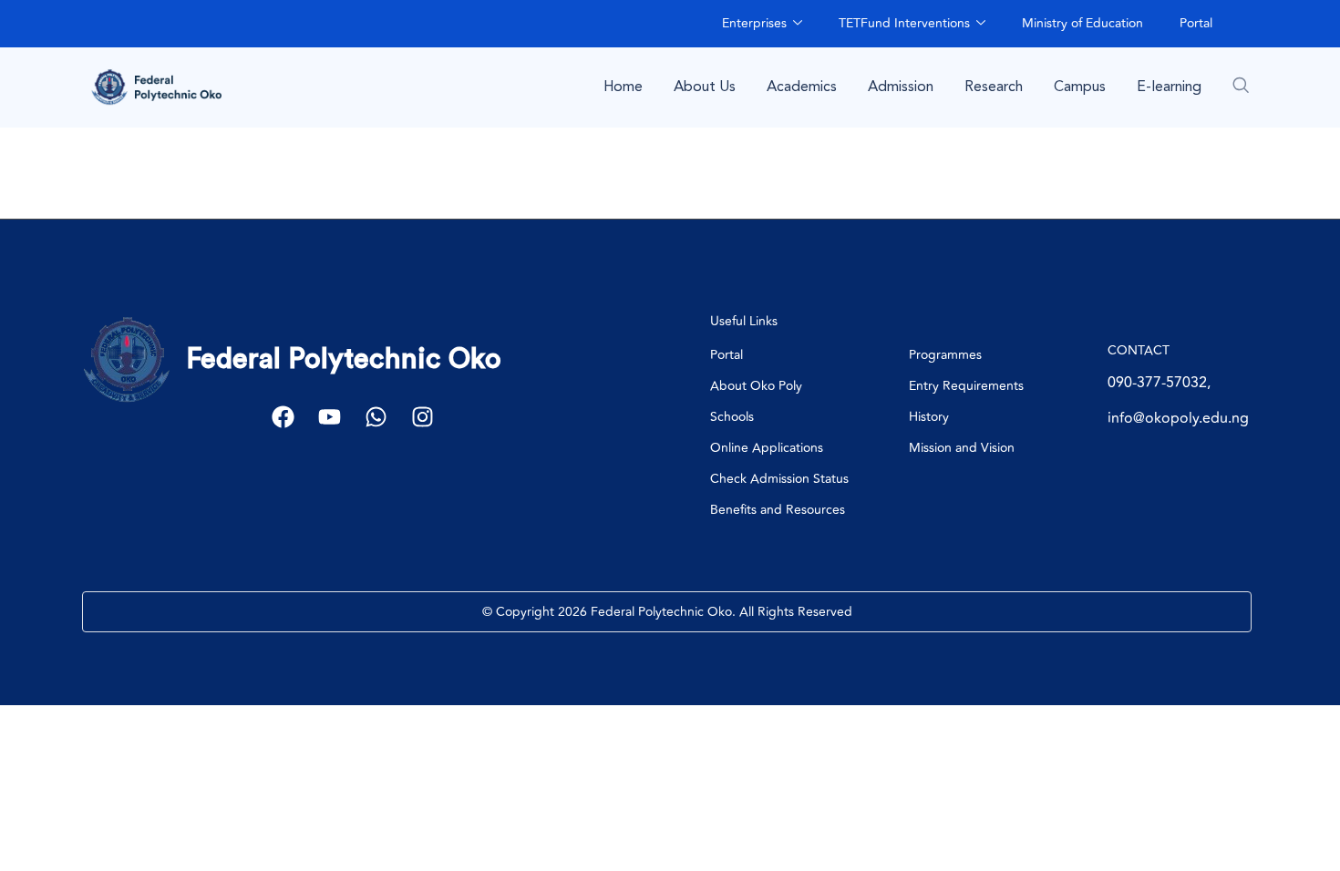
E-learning (1169, 87)
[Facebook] (283, 416)
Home (623, 87)
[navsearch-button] (1240, 85)
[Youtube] (329, 416)
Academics (802, 87)
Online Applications (766, 447)
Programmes (945, 354)
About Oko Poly (756, 385)
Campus (1080, 87)
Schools (732, 416)
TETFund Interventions (904, 23)
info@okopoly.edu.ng (1178, 418)
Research (993, 87)
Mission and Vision (962, 447)
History (929, 416)
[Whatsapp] (376, 416)
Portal (1196, 23)
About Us (705, 87)
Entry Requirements (966, 385)
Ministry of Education (1082, 23)
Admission (900, 87)
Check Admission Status (779, 478)
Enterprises (754, 23)
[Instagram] (422, 416)
